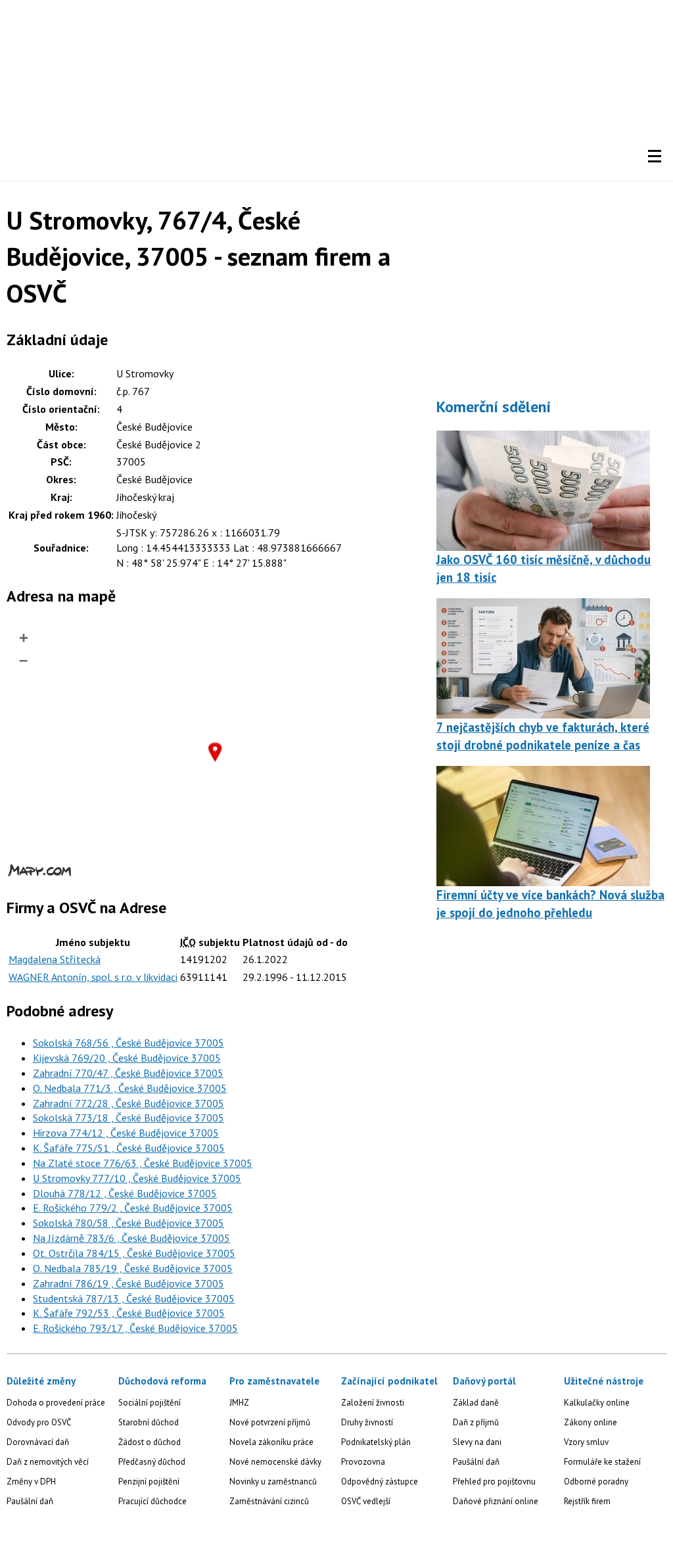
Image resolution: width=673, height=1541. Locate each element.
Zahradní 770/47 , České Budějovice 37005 (128, 1072)
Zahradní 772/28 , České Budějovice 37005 (128, 1103)
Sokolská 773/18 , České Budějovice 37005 (128, 1117)
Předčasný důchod (151, 1461)
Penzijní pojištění (148, 1481)
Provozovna (363, 1461)
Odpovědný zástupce (379, 1481)
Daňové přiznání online (495, 1501)
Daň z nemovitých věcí (48, 1461)
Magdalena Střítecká (55, 959)
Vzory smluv (586, 1442)
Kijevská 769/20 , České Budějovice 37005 (127, 1057)
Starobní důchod (148, 1422)
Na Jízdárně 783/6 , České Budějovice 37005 (131, 1238)
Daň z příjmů (476, 1422)
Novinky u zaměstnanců (273, 1481)
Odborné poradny (596, 1481)
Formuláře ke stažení (602, 1461)
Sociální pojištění (149, 1402)
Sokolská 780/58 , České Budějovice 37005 (128, 1222)
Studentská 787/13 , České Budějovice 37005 (134, 1298)
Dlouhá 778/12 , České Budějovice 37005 (125, 1193)
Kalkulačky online (597, 1402)
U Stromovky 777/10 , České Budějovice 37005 (137, 1178)
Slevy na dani (477, 1442)
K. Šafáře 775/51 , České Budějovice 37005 (129, 1147)
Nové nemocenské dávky (275, 1461)
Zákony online (590, 1422)
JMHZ (239, 1402)
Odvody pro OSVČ (39, 1422)
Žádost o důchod (149, 1442)
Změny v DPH (31, 1481)
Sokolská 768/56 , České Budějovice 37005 (128, 1042)
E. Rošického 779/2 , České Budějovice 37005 (133, 1207)
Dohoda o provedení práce (56, 1402)
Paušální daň (30, 1501)
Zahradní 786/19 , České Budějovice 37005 (128, 1283)
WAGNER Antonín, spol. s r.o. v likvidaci (93, 977)
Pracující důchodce (152, 1501)
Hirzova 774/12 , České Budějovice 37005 (126, 1132)
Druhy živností (367, 1422)
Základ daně (476, 1402)
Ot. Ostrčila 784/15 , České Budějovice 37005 (134, 1253)
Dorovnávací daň (38, 1442)
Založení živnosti (372, 1402)
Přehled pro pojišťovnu (494, 1481)
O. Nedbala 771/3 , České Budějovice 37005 (130, 1088)
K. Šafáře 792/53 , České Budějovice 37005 (129, 1312)
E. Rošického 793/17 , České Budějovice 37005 (135, 1328)
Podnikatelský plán (376, 1442)
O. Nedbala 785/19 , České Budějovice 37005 (133, 1268)
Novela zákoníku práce (271, 1442)
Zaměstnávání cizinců (269, 1501)
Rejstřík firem (587, 1501)
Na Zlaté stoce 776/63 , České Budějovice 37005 (142, 1163)
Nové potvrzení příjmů (269, 1422)
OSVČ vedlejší (365, 1501)
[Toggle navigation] (654, 156)
